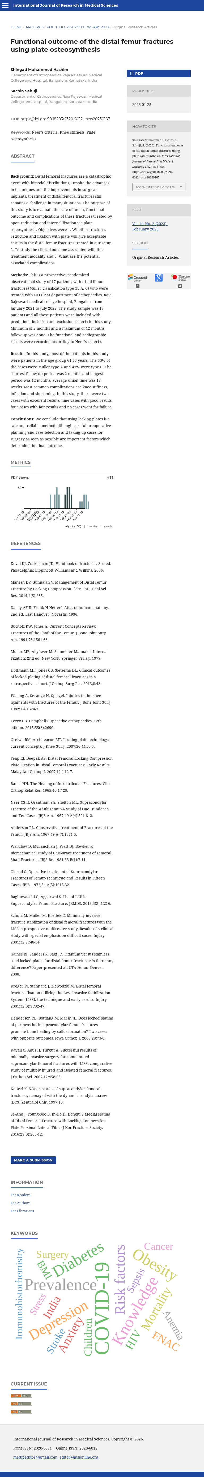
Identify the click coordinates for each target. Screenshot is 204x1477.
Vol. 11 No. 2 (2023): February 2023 (78, 27)
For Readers (20, 1194)
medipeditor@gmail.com (35, 1457)
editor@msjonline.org (79, 1457)
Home (16, 27)
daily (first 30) (72, 526)
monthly (93, 526)
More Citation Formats (155, 187)
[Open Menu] (5, 5)
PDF (138, 73)
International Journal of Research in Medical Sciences (65, 5)
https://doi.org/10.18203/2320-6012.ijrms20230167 (65, 119)
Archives (35, 27)
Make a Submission (33, 1160)
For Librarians (22, 1210)
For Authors (20, 1202)
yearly (108, 526)
